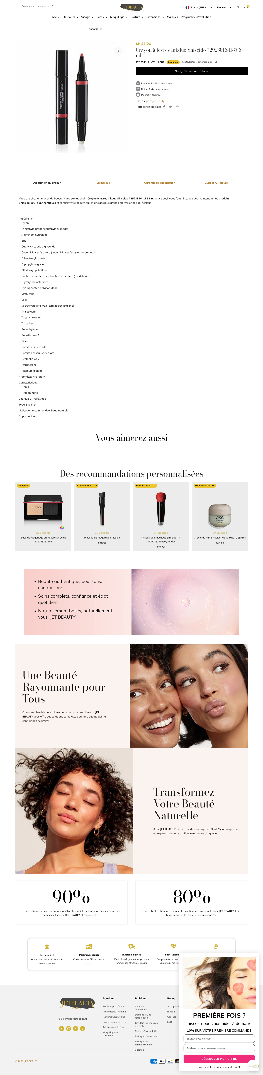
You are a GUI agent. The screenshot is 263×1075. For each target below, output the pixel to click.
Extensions (153, 17)
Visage (85, 17)
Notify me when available (192, 71)
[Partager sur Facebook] (164, 107)
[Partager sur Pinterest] (177, 107)
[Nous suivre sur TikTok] (82, 1028)
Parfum (135, 17)
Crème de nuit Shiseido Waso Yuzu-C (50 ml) (220, 537)
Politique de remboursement (143, 1043)
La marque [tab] (103, 182)
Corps (100, 17)
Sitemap (139, 1049)
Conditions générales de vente (146, 1024)
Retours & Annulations (147, 1031)
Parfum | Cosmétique (114, 1016)
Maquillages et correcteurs (111, 1034)
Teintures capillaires (113, 1027)
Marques (172, 17)
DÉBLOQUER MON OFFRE (219, 1058)
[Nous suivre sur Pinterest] (75, 1028)
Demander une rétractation (143, 1016)
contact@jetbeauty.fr (75, 1018)
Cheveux (69, 17)
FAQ (169, 1022)
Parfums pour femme (114, 1006)
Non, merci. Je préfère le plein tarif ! (219, 1067)
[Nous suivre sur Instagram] (68, 1028)
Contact (171, 1016)
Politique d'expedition (146, 1036)
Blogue (171, 1011)
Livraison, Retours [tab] (216, 182)
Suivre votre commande (141, 1008)
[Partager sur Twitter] (171, 107)
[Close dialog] (256, 956)
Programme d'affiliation (196, 17)
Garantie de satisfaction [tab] (159, 182)
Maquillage (117, 17)
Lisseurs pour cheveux (114, 1022)
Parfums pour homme (114, 1011)
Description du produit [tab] (47, 182)
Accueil (56, 17)
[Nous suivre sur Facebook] (62, 1028)
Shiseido (143, 44)
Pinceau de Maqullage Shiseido (102, 537)
